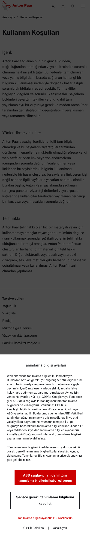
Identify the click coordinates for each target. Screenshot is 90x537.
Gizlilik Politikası (33, 528)
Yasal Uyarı (60, 528)
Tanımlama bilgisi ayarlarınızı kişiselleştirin (45, 518)
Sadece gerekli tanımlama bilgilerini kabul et (45, 500)
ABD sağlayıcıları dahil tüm (45, 477)
